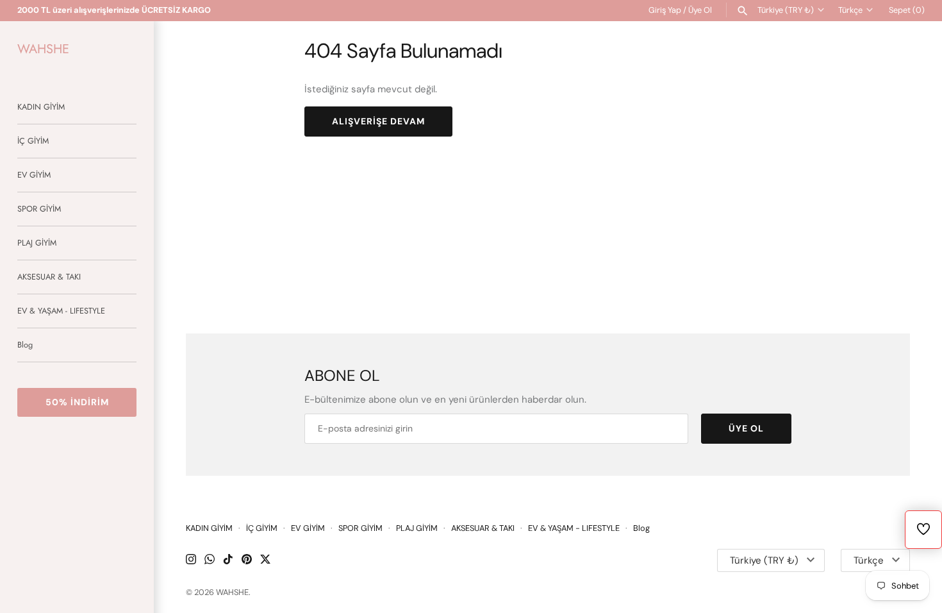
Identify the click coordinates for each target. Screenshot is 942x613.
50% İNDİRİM (77, 402)
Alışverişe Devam (378, 121)
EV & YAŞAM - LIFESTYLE (61, 311)
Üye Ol (700, 9)
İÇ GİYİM (33, 141)
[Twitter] (265, 560)
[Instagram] (191, 560)
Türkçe (850, 10)
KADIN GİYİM (41, 107)
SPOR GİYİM (39, 209)
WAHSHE (232, 592)
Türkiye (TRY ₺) (785, 10)
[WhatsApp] (209, 560)
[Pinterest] (247, 560)
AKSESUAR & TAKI (49, 277)
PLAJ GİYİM (36, 243)
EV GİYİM (34, 175)
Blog (25, 345)
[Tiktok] (228, 560)
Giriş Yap (665, 9)
